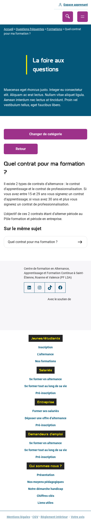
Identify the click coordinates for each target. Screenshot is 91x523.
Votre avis (77, 517)
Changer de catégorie (45, 134)
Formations (54, 29)
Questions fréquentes (30, 29)
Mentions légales (18, 517)
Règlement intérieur (54, 517)
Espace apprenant (75, 4)
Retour (21, 149)
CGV (35, 517)
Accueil (8, 29)
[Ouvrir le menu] (82, 16)
